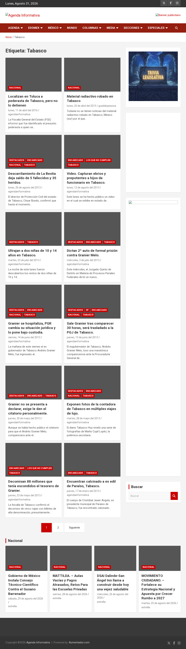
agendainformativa (19, 114)
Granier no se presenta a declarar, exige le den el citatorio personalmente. (28, 408)
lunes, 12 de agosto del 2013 (83, 187)
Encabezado (34, 160)
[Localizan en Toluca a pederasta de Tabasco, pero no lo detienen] (33, 75)
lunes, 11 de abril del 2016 (23, 110)
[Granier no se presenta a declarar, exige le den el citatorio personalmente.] (33, 383)
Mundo (72, 27)
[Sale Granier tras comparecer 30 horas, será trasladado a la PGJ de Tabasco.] (92, 302)
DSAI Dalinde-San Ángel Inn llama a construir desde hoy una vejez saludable (113, 582)
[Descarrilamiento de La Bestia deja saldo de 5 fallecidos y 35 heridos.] (33, 152)
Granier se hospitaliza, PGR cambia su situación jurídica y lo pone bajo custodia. (32, 327)
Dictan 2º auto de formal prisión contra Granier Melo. (92, 252)
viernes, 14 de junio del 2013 (24, 337)
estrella (12, 606)
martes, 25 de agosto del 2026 (158, 603)
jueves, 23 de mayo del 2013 (24, 495)
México (53, 27)
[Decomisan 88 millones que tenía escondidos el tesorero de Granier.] (33, 460)
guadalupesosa (107, 105)
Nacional (15, 540)
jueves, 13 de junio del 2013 (82, 337)
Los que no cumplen (98, 160)
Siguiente (74, 527)
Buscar (174, 496)
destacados (16, 160)
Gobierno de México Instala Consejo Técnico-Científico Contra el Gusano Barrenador (24, 585)
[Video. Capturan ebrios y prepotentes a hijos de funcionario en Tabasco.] (92, 152)
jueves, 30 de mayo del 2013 (24, 418)
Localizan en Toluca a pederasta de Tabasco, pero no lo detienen (33, 100)
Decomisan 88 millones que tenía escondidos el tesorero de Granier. (33, 485)
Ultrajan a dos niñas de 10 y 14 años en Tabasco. (32, 252)
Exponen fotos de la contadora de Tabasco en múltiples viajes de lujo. (91, 408)
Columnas (90, 27)
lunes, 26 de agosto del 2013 (24, 187)
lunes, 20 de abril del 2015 (81, 105)
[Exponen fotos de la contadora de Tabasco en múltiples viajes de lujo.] (92, 383)
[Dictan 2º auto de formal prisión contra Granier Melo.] (92, 229)
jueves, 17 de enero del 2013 (83, 491)
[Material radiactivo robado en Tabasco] (92, 75)
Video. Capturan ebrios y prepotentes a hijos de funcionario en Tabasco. (86, 178)
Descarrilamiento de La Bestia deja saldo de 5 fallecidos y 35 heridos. (32, 178)
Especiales (156, 27)
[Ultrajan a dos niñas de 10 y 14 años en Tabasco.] (33, 229)
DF (87, 310)
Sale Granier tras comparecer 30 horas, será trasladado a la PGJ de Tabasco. (90, 327)
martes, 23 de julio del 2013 (23, 260)
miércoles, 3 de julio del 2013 (83, 260)
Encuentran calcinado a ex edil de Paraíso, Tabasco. (91, 483)
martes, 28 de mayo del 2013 (83, 418)
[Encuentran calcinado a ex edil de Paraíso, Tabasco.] (92, 460)
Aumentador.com (79, 642)
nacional (15, 87)
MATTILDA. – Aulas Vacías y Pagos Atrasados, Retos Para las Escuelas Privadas (70, 582)
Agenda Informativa (38, 642)
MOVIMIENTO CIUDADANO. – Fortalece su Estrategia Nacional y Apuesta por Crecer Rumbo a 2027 (158, 587)
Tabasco (29, 165)
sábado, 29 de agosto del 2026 (25, 598)
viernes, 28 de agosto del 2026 (70, 594)
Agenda (14, 27)
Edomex (33, 27)
